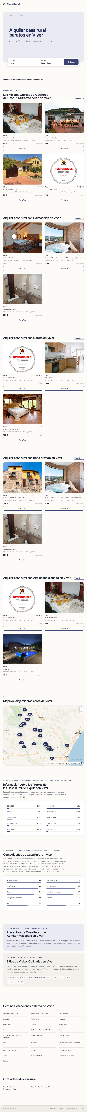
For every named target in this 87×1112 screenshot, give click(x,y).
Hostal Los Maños (9, 138)
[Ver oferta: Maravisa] (22, 649)
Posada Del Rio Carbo (10, 429)
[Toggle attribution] (81, 763)
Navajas (62, 1019)
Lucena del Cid (64, 1035)
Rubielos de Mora (65, 1050)
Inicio (10, 16)
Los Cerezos (63, 1014)
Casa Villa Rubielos (9, 309)
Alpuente (34, 1043)
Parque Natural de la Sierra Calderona (12, 1036)
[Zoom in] (81, 708)
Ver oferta (22, 148)
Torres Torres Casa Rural (39, 1014)
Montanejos (63, 1024)
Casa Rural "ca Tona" (52, 138)
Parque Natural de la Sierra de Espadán (69, 1044)
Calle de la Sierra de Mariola (41, 1030)
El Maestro (48, 378)
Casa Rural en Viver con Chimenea (43, 1087)
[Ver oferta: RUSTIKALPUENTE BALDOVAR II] (22, 477)
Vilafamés (6, 1024)
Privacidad (53, 1108)
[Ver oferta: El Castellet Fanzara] (22, 169)
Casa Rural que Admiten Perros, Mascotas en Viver (14, 1088)
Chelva (33, 1024)
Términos (61, 1108)
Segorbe (6, 1019)
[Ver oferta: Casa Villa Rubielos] (22, 289)
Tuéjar (5, 1030)
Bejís (60, 1030)
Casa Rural (13, 4)
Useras (33, 1050)
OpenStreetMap (75, 763)
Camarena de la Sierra (66, 1055)
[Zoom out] (81, 711)
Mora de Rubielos (37, 1035)
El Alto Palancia (36, 1055)
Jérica (5, 1055)
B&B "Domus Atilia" (51, 189)
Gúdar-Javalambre (9, 1050)
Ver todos (79, 98)
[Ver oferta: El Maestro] (64, 357)
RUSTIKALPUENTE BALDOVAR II (14, 498)
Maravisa (6, 669)
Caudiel (5, 1061)
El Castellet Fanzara (10, 189)
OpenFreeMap (50, 763)
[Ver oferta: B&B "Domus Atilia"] (64, 169)
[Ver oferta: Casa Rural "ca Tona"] (64, 118)
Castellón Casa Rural (10, 1014)
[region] (43, 736)
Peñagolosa (35, 1019)
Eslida (5, 1043)
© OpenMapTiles (59, 763)
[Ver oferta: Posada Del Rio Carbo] (22, 409)
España (17, 16)
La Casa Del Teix (9, 258)
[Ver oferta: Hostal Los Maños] (22, 118)
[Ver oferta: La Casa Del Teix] (22, 237)
